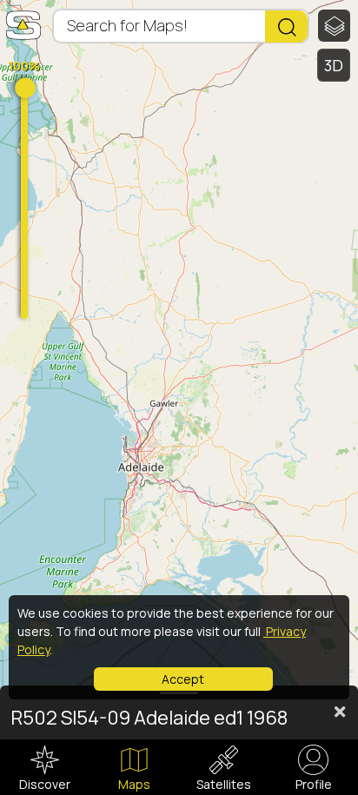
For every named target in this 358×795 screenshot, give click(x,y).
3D (334, 65)
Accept (183, 679)
